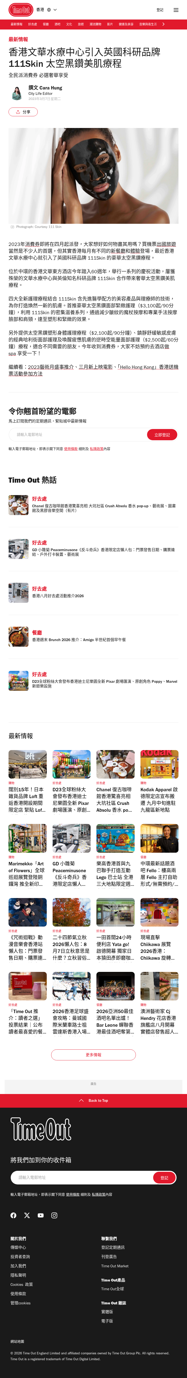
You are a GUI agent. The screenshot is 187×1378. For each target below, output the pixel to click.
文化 (69, 24)
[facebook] (13, 1215)
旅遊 (81, 24)
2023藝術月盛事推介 (51, 368)
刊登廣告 (109, 1257)
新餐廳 (118, 252)
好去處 (32, 24)
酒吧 (57, 24)
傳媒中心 (18, 1248)
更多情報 (94, 1055)
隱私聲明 (18, 1276)
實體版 (107, 1312)
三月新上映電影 (96, 368)
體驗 (135, 252)
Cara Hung (50, 88)
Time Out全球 (112, 1289)
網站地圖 (17, 1342)
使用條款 (71, 449)
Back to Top (98, 1101)
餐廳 (46, 24)
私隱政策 (96, 449)
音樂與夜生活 (148, 24)
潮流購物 (95, 24)
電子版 (107, 1322)
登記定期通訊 (113, 1248)
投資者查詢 (20, 1257)
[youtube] (41, 1215)
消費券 (32, 245)
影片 (110, 24)
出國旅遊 (166, 245)
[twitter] (27, 1215)
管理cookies (20, 1304)
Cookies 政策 (21, 1285)
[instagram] (54, 1215)
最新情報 (16, 24)
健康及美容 (126, 24)
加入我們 (18, 1267)
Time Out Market (115, 1267)
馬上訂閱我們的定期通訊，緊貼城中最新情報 (47, 422)
